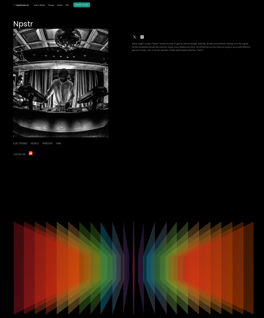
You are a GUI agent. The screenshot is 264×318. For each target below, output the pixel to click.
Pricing (51, 5)
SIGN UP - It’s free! (81, 5)
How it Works (39, 5)
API (67, 5)
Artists (60, 5)
